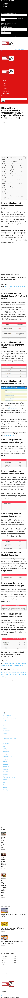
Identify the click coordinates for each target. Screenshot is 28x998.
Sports (4, 86)
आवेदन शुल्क (4, 748)
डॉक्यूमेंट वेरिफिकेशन (5, 764)
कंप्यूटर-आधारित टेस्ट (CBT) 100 (7, 756)
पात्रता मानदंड (5, 772)
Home (2, 105)
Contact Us (5, 3)
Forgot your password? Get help (8, 23)
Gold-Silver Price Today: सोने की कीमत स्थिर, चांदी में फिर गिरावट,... (12, 929)
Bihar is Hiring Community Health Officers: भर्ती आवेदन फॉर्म (13, 173)
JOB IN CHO (5, 735)
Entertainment (6, 91)
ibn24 (4, 726)
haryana (4, 723)
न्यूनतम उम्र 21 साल (5, 771)
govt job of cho (5, 722)
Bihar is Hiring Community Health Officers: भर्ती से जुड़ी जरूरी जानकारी (13, 165)
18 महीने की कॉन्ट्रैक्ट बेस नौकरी (7, 713)
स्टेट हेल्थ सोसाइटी (5, 790)
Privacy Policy (4, 24)
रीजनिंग (4, 782)
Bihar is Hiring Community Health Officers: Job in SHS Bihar (12, 161)
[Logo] (7, 64)
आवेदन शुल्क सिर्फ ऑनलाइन (6, 749)
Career (6, 105)
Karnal (4, 80)
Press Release (6, 93)
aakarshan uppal (6, 717)
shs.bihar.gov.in (12, 408)
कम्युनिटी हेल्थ (4, 758)
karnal (4, 741)
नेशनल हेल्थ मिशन (5, 769)
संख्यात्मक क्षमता (5, 785)
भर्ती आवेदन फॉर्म (5, 779)
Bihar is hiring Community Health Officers (10, 718)
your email (3, 31)
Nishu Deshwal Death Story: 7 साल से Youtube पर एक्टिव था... (12, 942)
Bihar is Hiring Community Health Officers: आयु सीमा (12, 185)
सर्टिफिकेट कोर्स (5, 789)
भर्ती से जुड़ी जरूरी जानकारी (6, 781)
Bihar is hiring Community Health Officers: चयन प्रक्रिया (13, 193)
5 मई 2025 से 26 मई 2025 (7, 715)
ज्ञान (3, 763)
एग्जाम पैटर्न (4, 753)
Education (5, 88)
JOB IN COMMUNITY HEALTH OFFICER (9, 738)
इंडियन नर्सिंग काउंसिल (6, 751)
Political (4, 85)
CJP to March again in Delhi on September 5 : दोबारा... (3, 863)
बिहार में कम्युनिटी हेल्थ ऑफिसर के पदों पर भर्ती (9, 777)
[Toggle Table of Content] (23, 157)
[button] (1, 50)
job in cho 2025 (5, 736)
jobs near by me (5, 740)
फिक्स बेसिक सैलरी (5, 774)
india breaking (5, 731)
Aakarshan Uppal (4, 120)
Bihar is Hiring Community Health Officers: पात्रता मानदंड (13, 181)
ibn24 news (5, 728)
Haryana (5, 81)
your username (4, 17)
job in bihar (5, 733)
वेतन (3, 784)
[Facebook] (1, 9)
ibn (3, 725)
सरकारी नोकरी (5, 787)
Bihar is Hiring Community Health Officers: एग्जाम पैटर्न (13, 197)
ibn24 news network (6, 730)
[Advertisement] (14, 142)
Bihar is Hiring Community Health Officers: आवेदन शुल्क (13, 177)
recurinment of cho (6, 743)
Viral (4, 90)
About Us (5, 4)
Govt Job (4, 720)
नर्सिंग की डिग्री (5, 767)
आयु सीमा (4, 746)
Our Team (5, 6)
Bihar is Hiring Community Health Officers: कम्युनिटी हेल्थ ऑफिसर (13, 169)
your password (20, 18)
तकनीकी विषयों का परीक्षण (6, 766)
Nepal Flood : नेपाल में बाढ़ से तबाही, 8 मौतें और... (3, 842)
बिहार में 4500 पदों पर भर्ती (6, 776)
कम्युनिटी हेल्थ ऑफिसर (6, 759)
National (4, 83)
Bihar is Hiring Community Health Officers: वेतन (13, 189)
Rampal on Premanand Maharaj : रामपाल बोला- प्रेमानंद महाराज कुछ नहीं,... (3, 887)
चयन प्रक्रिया (5, 761)
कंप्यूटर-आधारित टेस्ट (6, 754)
